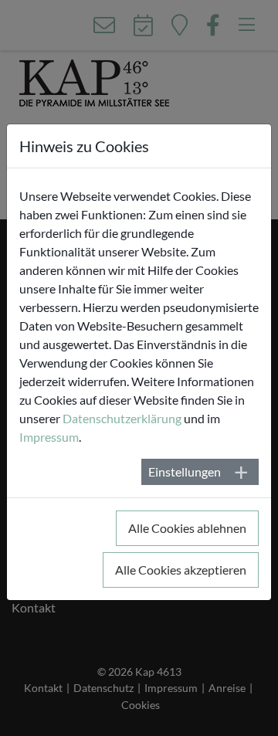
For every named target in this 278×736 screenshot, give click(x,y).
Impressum (49, 436)
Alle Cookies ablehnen (187, 528)
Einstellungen (184, 471)
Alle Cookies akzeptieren (180, 569)
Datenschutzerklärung (122, 418)
